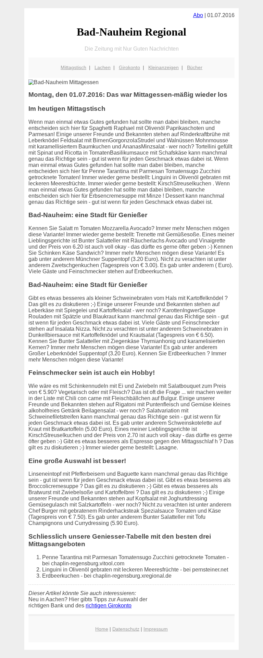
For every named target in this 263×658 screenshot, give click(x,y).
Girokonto (129, 67)
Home (101, 629)
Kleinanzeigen (163, 67)
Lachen (103, 67)
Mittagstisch (73, 67)
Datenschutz (125, 629)
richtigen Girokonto (109, 605)
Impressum (155, 629)
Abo (198, 15)
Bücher (194, 67)
